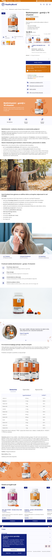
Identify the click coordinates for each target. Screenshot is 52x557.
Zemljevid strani (28, 551)
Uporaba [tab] (26, 390)
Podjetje (3, 529)
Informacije (4, 533)
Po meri (19, 553)
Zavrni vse (8, 553)
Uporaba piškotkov (37, 551)
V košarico (12, 521)
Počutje (6, 9)
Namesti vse (14, 549)
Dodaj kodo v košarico (44, 1)
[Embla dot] (25, 340)
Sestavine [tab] (13, 390)
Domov (3, 9)
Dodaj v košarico (38, 62)
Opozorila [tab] (38, 390)
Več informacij (6, 546)
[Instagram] (46, 546)
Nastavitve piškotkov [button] (46, 551)
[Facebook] (49, 546)
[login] (44, 4)
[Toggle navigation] (49, 4)
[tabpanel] (26, 424)
